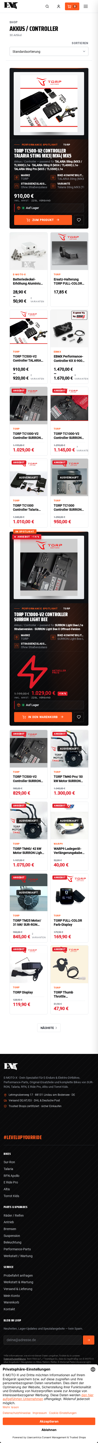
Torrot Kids (11, 1196)
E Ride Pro (11, 1182)
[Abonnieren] (88, 1340)
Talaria (8, 1169)
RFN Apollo (11, 1176)
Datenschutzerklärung (15, 1359)
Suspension (12, 1236)
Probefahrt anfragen (18, 1275)
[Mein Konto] (59, 6)
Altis (7, 1189)
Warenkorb (11, 1302)
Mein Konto (12, 1296)
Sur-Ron (9, 1162)
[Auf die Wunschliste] (79, 220)
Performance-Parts (17, 1249)
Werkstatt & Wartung (18, 1282)
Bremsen (10, 1229)
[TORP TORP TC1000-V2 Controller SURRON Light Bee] (49, 567)
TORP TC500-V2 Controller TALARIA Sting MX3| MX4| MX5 (42, 153)
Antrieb (9, 1222)
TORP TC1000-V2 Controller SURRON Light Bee (41, 616)
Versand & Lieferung (18, 1289)
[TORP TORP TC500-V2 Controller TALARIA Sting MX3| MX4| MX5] (49, 103)
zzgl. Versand (41, 200)
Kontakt (9, 1309)
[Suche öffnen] (47, 6)
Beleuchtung (12, 1242)
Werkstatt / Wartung (18, 1256)
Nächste (47, 1028)
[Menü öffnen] (86, 6)
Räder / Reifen (14, 1215)
